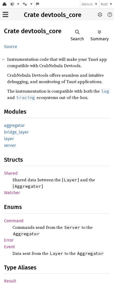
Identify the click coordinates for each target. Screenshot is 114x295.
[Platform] (27, 4)
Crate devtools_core (52, 15)
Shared (11, 173)
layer (9, 138)
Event (9, 246)
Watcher (12, 192)
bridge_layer (16, 132)
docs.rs (87, 4)
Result (10, 281)
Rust (104, 4)
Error (9, 240)
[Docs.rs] (4, 4)
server (10, 145)
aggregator (14, 125)
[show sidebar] (5, 14)
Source (10, 46)
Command (14, 220)
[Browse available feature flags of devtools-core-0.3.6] (37, 4)
